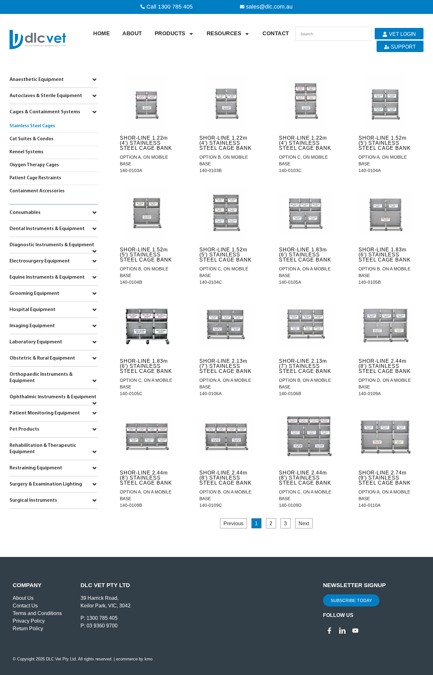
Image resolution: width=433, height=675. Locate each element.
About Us (23, 598)
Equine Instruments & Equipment (47, 277)
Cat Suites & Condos (32, 139)
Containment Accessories (37, 191)
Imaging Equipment (32, 325)
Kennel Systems (26, 152)
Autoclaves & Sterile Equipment (46, 95)
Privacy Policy (29, 621)
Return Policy (28, 628)
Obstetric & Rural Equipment (42, 358)
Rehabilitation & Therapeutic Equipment (43, 448)
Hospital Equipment (32, 309)
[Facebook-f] (329, 630)
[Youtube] (355, 630)
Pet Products (24, 429)
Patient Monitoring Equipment (45, 413)
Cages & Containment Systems (45, 112)
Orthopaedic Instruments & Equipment (41, 377)
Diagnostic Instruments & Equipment (52, 245)
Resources (224, 33)
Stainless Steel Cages (32, 126)
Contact (275, 33)
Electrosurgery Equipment (40, 261)
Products (170, 33)
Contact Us (25, 605)
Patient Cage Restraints (35, 178)
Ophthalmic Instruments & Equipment (53, 397)
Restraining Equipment (36, 468)
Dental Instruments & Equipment (47, 228)
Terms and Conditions (37, 613)
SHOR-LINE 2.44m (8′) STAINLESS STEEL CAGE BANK (385, 366)
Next (304, 523)
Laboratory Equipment (36, 342)
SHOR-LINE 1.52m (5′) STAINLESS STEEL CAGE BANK (385, 143)
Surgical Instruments (33, 500)
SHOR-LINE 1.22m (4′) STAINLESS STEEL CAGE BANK (146, 143)
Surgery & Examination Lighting (46, 484)
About (132, 33)
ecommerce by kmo (134, 659)
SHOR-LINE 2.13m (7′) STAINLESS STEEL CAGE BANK (225, 366)
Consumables (25, 212)
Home (101, 33)
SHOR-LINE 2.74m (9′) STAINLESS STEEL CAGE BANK (385, 478)
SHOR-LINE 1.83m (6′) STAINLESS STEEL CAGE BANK (305, 254)
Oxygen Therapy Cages (34, 165)
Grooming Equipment (34, 293)
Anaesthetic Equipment (37, 79)
